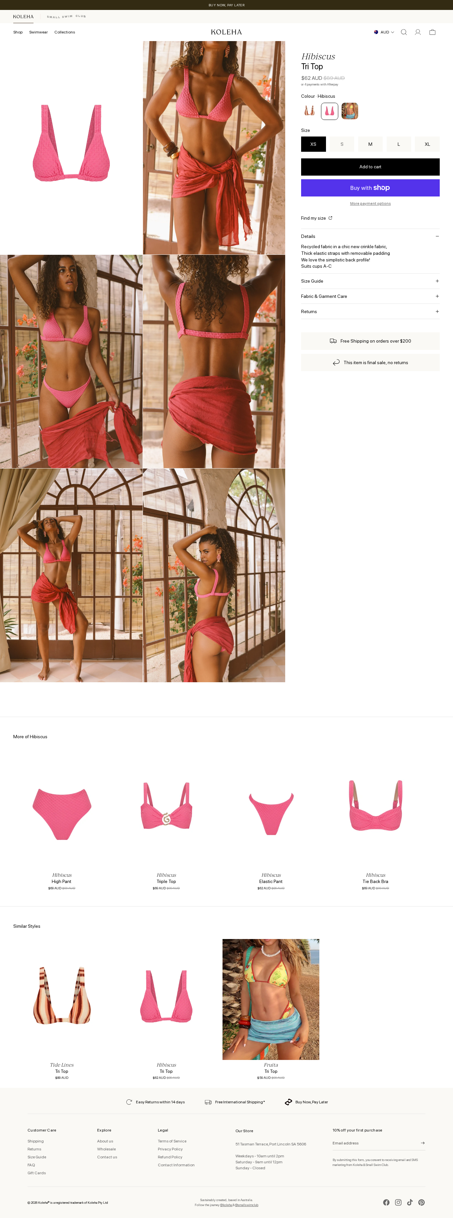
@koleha (226, 1205)
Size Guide (312, 281)
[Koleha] (23, 16)
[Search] (404, 32)
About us (105, 1141)
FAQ (31, 1165)
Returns (309, 311)
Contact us (107, 1157)
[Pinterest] (421, 1202)
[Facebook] (386, 1202)
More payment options (370, 203)
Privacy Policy (170, 1149)
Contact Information (176, 1165)
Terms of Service (172, 1141)
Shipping (36, 1141)
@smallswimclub (246, 1205)
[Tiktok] (410, 1202)
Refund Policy (170, 1157)
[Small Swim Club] (66, 16)
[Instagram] (398, 1202)
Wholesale (106, 1149)
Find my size (314, 218)
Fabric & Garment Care (324, 296)
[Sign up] (418, 1143)
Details (308, 236)
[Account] (418, 32)
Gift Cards (37, 1173)
